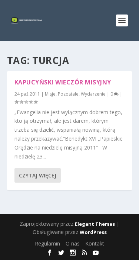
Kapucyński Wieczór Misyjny (62, 82)
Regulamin (47, 243)
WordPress (93, 232)
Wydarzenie (93, 94)
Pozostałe (68, 94)
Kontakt (94, 243)
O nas (73, 243)
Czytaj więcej (37, 175)
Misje (50, 94)
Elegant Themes (95, 224)
